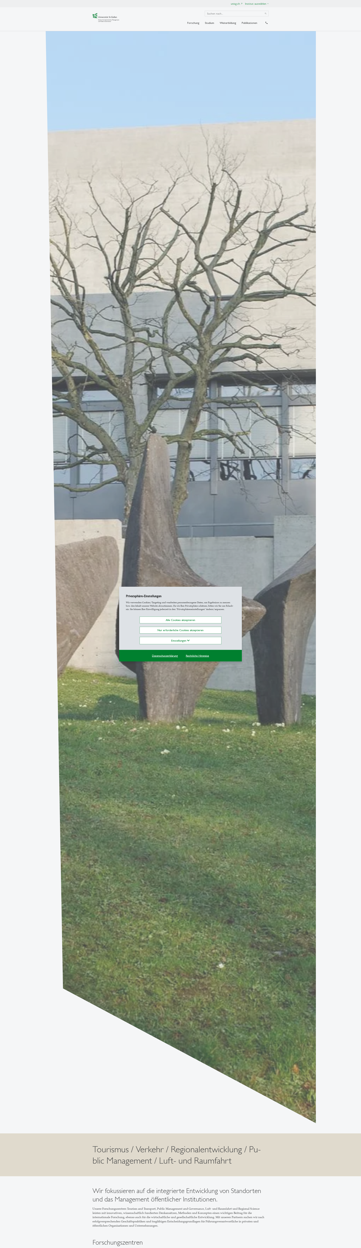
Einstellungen (179, 640)
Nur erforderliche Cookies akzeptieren (180, 630)
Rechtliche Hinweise (197, 655)
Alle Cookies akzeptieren (180, 620)
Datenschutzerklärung (165, 655)
